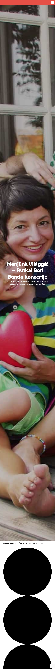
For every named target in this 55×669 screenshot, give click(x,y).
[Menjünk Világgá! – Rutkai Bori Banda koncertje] (27, 273)
